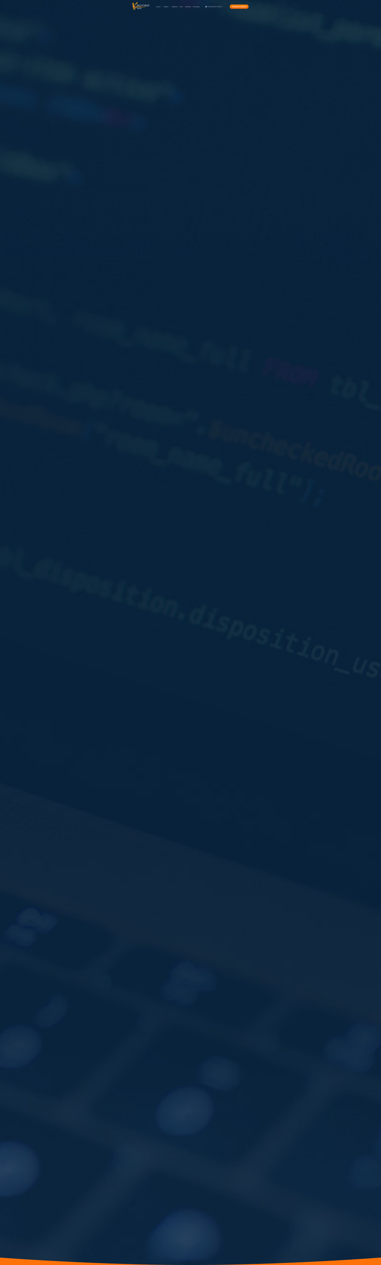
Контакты (196, 7)
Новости (175, 7)
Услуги (166, 7)
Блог (181, 7)
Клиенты (188, 7)
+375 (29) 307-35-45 (214, 7)
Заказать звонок (239, 7)
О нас (158, 7)
